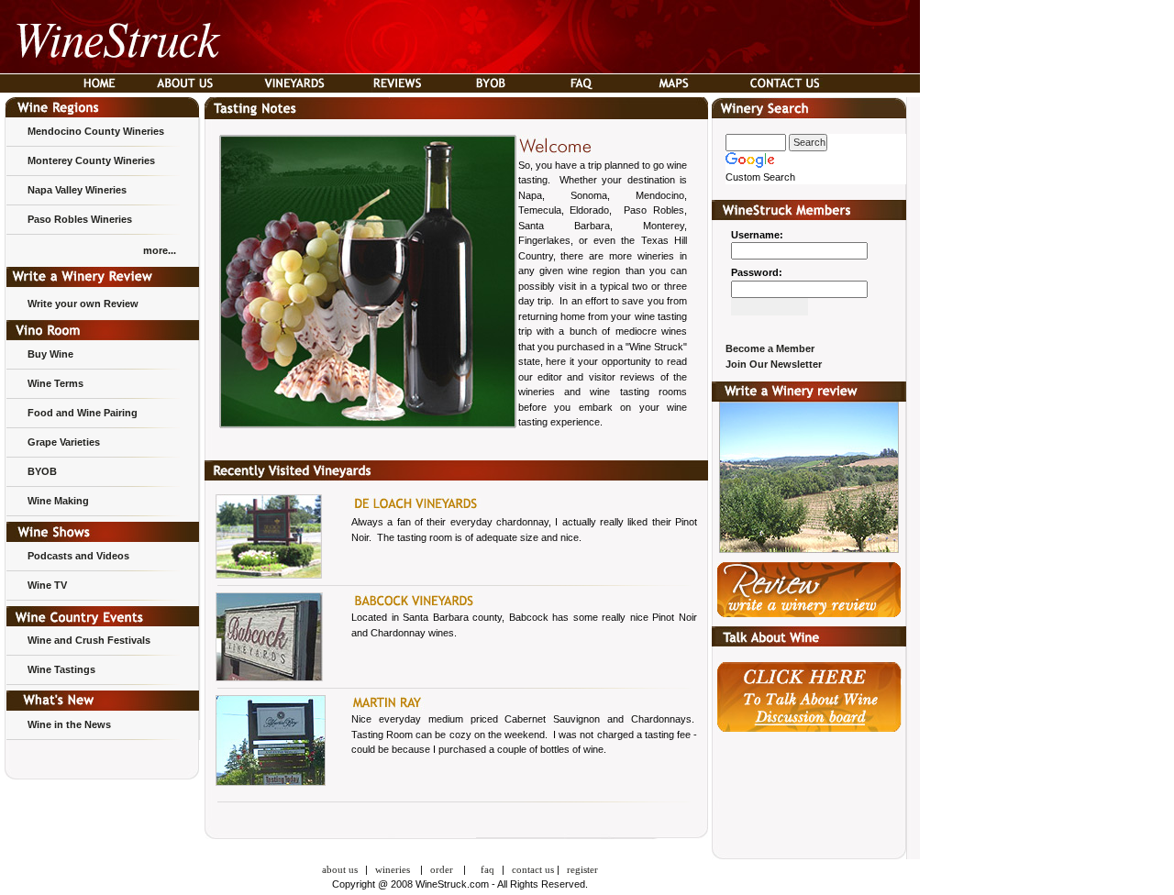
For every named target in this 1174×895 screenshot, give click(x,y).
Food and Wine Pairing (83, 412)
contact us (533, 869)
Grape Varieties (64, 442)
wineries (394, 869)
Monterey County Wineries (91, 160)
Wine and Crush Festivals (89, 640)
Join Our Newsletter (773, 364)
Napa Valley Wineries (77, 189)
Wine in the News (69, 724)
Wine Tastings (61, 669)
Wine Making (58, 500)
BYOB (42, 471)
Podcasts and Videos (78, 555)
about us (340, 869)
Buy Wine (50, 353)
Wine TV (47, 585)
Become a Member (769, 348)
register (582, 869)
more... (159, 250)
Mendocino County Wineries (96, 131)
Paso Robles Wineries (80, 219)
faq (487, 869)
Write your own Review (83, 303)
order (441, 869)
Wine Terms (55, 383)
